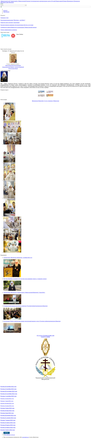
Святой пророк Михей (13, 68)
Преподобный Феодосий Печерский (13, 65)
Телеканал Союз (4, 17)
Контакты (11, 2)
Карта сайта (6, 2)
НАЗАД (5, 10)
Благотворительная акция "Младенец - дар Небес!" (13, 20)
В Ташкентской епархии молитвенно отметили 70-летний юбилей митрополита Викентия (25, 306)
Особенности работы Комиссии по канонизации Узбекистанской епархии (19, 27)
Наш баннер (6, 11)
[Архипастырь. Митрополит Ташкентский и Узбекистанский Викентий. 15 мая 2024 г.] (12, 303)
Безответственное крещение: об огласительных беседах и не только (17, 25)
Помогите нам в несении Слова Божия (10, 22)
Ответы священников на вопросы (9, 29)
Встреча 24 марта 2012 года (8, 425)
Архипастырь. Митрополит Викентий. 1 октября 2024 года (17, 257)
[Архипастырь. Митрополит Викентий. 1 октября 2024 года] (12, 276)
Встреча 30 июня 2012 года (7, 403)
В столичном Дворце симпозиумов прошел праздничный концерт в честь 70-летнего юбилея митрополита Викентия (31, 321)
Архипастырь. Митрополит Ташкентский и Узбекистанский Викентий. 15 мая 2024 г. (24, 292)
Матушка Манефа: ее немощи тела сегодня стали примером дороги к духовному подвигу (25, 278)
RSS (2, 2)
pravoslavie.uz (25, 437)
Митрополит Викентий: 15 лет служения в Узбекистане (45, 100)
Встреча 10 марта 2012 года (8, 427)
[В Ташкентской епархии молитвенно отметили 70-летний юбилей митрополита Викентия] (12, 319)
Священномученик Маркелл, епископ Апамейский (13, 67)
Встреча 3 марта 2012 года (8, 430)
